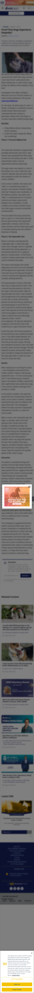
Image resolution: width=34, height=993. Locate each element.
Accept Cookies (17, 989)
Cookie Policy (16, 975)
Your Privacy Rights (17, 979)
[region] (17, 972)
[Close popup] (29, 487)
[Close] (32, 953)
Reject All (17, 984)
